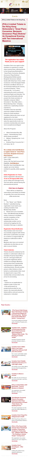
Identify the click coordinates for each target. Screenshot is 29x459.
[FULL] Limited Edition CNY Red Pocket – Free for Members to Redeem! (19, 386)
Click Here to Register (16, 188)
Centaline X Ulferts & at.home (17, 374)
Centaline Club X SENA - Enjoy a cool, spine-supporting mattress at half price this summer (19, 349)
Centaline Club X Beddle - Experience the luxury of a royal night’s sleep (19, 362)
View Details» (15, 323)
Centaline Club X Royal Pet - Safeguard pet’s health (20, 415)
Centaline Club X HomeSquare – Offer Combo (17, 446)
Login (26, 1)
